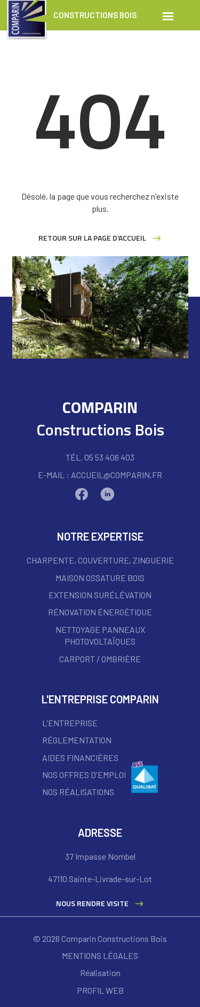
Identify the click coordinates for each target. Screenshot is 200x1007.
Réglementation (76, 740)
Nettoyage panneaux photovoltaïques (100, 635)
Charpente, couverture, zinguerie (100, 560)
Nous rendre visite (92, 903)
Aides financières (80, 757)
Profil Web (100, 990)
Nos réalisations (78, 792)
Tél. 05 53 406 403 (100, 457)
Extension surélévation (100, 595)
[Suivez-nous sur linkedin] (110, 494)
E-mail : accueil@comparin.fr (100, 475)
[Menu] (168, 15)
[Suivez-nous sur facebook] (84, 494)
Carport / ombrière (100, 659)
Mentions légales (100, 955)
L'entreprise (70, 723)
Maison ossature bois (100, 578)
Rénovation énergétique (100, 612)
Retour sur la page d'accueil (92, 237)
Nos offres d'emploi (84, 775)
